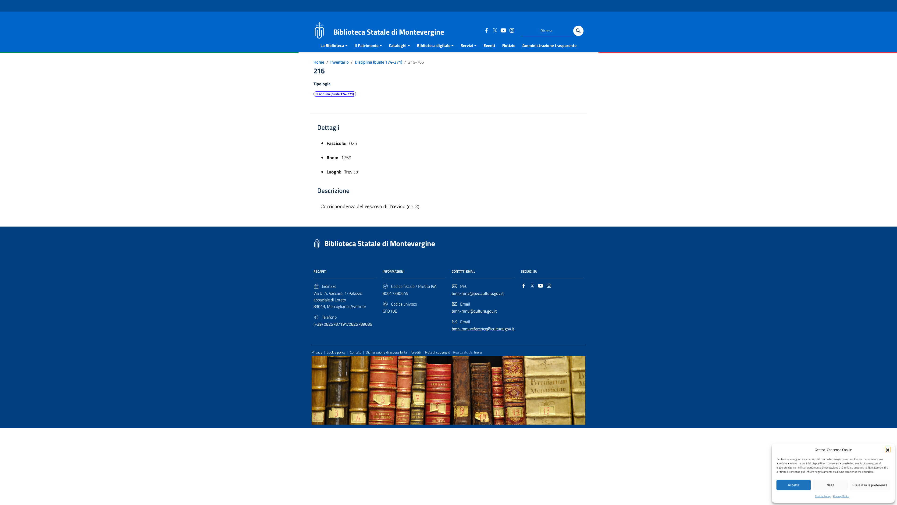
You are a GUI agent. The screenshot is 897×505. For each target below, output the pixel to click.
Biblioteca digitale (433, 45)
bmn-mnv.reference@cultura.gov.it (483, 329)
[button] (887, 449)
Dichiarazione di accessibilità (386, 352)
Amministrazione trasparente (549, 45)
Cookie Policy (823, 496)
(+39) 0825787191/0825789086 (342, 324)
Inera (478, 352)
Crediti (416, 352)
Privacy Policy (841, 496)
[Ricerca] (578, 31)
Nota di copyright (437, 352)
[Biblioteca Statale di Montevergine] (319, 30)
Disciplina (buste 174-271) (335, 94)
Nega (830, 485)
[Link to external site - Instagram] (511, 30)
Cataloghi (397, 45)
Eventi (489, 45)
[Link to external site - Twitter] (495, 30)
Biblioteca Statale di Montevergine (379, 243)
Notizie (508, 45)
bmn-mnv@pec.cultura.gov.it (478, 293)
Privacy (317, 352)
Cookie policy (336, 352)
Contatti (355, 352)
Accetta (793, 485)
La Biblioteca (332, 45)
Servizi (467, 45)
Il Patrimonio (367, 45)
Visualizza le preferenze (869, 485)
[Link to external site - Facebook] (486, 30)
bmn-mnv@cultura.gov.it (474, 311)
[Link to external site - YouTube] (503, 30)
